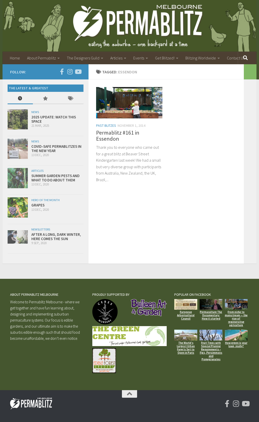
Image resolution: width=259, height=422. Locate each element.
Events (138, 57)
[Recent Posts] (20, 98)
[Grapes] (18, 207)
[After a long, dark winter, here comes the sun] (18, 237)
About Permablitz (41, 57)
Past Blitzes (106, 125)
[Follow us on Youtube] (78, 72)
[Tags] (70, 98)
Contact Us (236, 57)
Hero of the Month (45, 200)
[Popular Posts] (45, 98)
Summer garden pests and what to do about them (55, 177)
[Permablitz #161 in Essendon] (129, 102)
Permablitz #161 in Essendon (117, 135)
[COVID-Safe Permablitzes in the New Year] (18, 149)
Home (15, 57)
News (35, 112)
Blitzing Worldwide (200, 57)
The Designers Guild (83, 57)
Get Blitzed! (165, 57)
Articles (116, 57)
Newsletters (40, 229)
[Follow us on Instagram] (70, 72)
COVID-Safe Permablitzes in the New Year (56, 148)
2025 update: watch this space (53, 119)
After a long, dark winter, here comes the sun (56, 236)
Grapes (38, 205)
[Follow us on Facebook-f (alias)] (62, 72)
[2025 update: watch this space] (18, 119)
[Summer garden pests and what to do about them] (18, 178)
